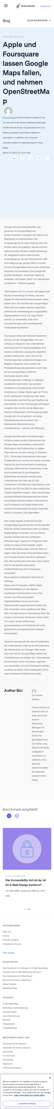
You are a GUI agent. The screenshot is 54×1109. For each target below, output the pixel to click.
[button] (9, 816)
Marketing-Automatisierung (15, 1008)
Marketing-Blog (10, 988)
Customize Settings (27, 1104)
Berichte (6, 1020)
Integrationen (9, 1024)
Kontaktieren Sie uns (12, 944)
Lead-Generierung (11, 1016)
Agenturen (7, 1064)
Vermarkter (8, 1052)
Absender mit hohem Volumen (16, 1048)
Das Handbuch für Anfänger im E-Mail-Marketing (25, 968)
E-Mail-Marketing (15, 876)
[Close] (50, 1078)
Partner (6, 936)
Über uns (7, 932)
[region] (27, 1091)
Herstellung (8, 1060)
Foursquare (28, 291)
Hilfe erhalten (9, 953)
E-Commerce (9, 1056)
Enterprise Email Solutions (14, 1044)
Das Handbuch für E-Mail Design (17, 976)
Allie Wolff (14, 891)
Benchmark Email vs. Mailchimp (17, 980)
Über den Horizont (13, 37)
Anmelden (45, 6)
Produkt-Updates (11, 940)
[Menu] (7, 5)
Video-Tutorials (9, 984)
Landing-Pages (10, 1012)
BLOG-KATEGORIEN (37, 21)
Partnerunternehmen (12, 1068)
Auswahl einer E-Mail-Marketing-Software (22, 972)
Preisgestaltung (10, 1028)
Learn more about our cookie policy (29, 1095)
